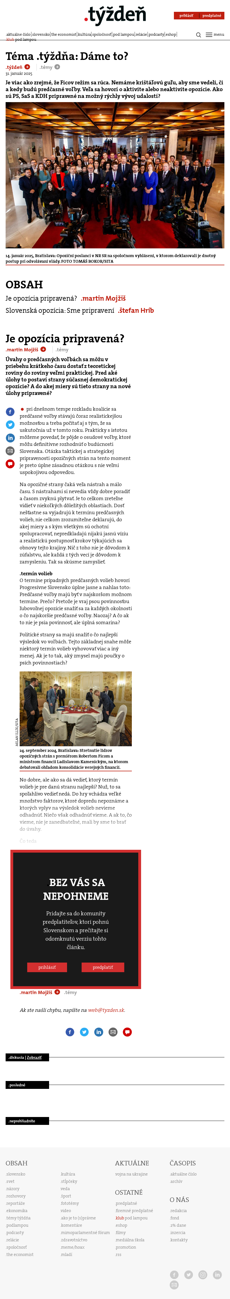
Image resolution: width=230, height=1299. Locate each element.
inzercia (178, 1232)
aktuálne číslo (18, 34)
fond (175, 1218)
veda (65, 1189)
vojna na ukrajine (132, 1174)
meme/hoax (72, 1247)
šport (66, 1196)
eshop (171, 34)
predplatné (126, 1203)
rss (118, 1254)
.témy (47, 67)
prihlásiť (47, 967)
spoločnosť (101, 34)
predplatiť (103, 967)
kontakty (179, 1240)
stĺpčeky (69, 1181)
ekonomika (16, 1210)
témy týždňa (18, 1218)
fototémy (70, 1203)
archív (176, 1181)
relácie (141, 34)
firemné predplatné (134, 1210)
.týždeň (15, 67)
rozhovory (16, 1196)
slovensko (41, 34)
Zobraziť (34, 1057)
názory (12, 1189)
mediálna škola (130, 1240)
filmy (121, 1232)
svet (10, 1181)
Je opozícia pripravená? (41, 298)
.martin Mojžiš (103, 298)
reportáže (15, 1203)
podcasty (156, 34)
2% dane (178, 1225)
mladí (66, 1254)
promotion (126, 1247)
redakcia (179, 1210)
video (66, 1210)
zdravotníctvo (74, 1240)
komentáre (71, 1225)
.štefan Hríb (136, 310)
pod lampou (123, 34)
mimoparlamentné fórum (85, 1232)
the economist (63, 34)
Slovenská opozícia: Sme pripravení (60, 310)
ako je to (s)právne (78, 1218)
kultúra (84, 34)
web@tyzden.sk (106, 1010)
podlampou (17, 1225)
